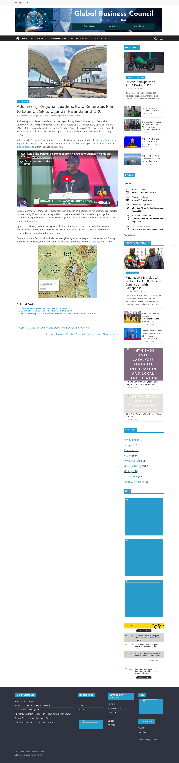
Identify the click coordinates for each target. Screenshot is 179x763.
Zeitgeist (40, 38)
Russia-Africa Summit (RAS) (27, 709)
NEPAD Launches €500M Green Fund (150, 109)
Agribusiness (131, 440)
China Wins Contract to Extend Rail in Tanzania (44, 308)
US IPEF (111, 721)
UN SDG (111, 704)
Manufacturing (132, 466)
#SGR (87, 128)
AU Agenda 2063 (115, 708)
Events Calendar (79, 38)
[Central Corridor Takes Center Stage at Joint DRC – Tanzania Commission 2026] (132, 329)
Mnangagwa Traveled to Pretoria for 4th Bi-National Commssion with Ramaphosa (144, 282)
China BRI (112, 712)
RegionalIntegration (57, 115)
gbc (37, 115)
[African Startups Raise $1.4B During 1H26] (144, 53)
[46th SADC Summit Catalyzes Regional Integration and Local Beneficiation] (143, 346)
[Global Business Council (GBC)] (18, 38)
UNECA (81, 709)
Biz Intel (26, 38)
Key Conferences (57, 38)
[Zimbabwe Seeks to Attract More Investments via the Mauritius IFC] (132, 312)
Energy (128, 445)
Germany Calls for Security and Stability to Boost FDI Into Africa (52, 327)
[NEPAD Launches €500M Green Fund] (132, 107)
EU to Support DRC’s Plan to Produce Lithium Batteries (47, 310)
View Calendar (130, 235)
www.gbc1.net (37, 755)
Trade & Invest (132, 273)
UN (79, 701)
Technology (140, 77)
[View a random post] (161, 38)
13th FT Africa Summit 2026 (144, 192)
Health (128, 455)
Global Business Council (35, 751)
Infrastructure (23, 101)
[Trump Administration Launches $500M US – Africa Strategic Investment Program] (132, 120)
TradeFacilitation (75, 115)
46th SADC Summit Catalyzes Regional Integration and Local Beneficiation (142, 383)
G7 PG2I (111, 725)
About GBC (98, 38)
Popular (129, 77)
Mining (128, 471)
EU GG (110, 716)
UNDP (80, 705)
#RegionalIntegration (106, 140)
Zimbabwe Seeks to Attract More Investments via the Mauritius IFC (150, 317)
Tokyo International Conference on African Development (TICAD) (43, 714)
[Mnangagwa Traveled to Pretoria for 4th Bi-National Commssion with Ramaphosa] (144, 249)
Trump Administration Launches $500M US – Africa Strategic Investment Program (151, 126)
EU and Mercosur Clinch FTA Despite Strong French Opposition (82, 334)
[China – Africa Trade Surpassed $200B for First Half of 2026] (132, 155)
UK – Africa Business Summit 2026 (147, 229)
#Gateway (95, 241)
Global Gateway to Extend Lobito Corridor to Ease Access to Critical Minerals (58, 313)
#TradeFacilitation (26, 146)
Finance (128, 450)
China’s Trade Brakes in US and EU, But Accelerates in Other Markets (151, 143)
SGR (66, 115)
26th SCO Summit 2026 (142, 200)
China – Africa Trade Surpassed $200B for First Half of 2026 (151, 158)
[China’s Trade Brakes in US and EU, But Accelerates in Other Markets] (132, 138)
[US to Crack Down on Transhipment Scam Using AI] (143, 392)
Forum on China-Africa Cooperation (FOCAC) (34, 705)
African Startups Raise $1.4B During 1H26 (140, 83)
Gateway (45, 115)
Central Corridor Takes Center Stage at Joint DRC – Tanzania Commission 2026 (152, 334)
